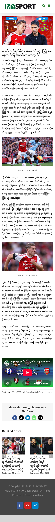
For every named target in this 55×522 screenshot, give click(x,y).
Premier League (45, 392)
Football (34, 392)
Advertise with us (34, 498)
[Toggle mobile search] (43, 5)
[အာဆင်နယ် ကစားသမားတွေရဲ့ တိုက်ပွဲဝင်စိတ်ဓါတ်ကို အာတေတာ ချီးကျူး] (41, 438)
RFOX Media (24, 494)
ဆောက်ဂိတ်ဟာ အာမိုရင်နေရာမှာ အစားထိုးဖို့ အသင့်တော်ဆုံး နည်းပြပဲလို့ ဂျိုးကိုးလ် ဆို (13, 465)
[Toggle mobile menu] (49, 5)
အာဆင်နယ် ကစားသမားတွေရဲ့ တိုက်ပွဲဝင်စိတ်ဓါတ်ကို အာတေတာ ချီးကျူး (40, 465)
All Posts (26, 392)
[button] (4, 458)
